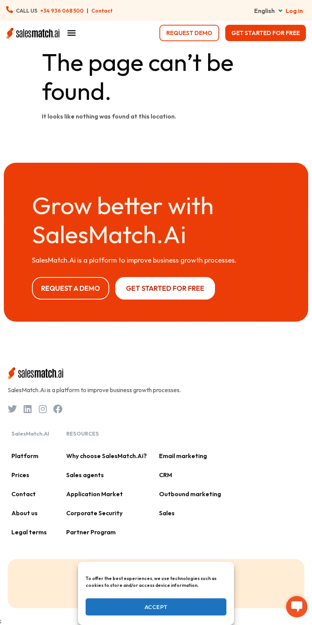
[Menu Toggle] (71, 32)
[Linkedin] (27, 408)
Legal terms (29, 532)
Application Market (94, 494)
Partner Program (91, 532)
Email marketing (183, 456)
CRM (165, 475)
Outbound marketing (190, 494)
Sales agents (85, 475)
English (264, 10)
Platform (24, 456)
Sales (167, 513)
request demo (189, 33)
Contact (102, 10)
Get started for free (265, 33)
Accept (156, 607)
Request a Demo (70, 288)
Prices (20, 475)
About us (24, 513)
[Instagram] (42, 408)
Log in (294, 10)
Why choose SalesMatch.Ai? (106, 456)
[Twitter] (12, 408)
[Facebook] (57, 408)
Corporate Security (94, 513)
